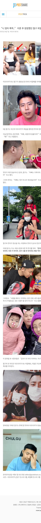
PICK (22, 14)
